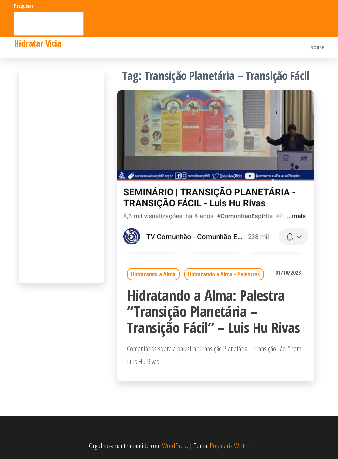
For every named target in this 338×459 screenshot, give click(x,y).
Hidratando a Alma (153, 274)
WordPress (175, 445)
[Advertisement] (61, 176)
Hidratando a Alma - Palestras (224, 274)
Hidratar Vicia (37, 43)
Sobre (317, 47)
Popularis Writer (229, 445)
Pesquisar (23, 6)
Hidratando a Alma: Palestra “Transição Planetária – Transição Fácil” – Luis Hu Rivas (213, 311)
